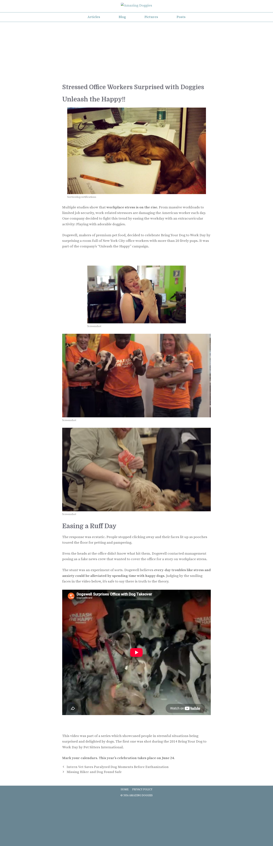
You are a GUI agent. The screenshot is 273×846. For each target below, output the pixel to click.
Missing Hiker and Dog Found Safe (94, 772)
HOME (125, 789)
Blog (122, 17)
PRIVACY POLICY (142, 789)
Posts (181, 17)
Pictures (151, 17)
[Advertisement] (136, 55)
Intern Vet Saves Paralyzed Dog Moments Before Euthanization (118, 767)
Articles (93, 17)
